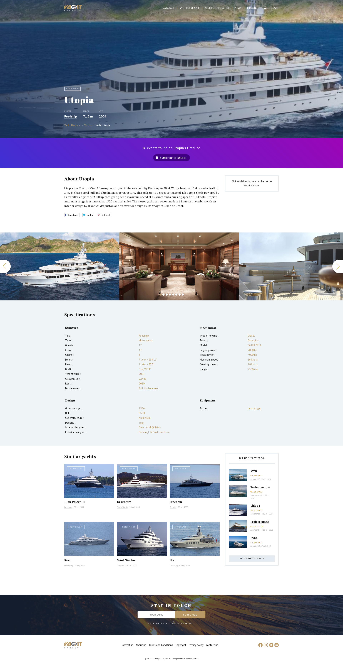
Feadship (70, 116)
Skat (173, 560)
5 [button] (173, 294)
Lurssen (120, 565)
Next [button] (337, 266)
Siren (67, 560)
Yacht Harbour (73, 8)
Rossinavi (68, 507)
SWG (253, 471)
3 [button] (167, 294)
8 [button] (183, 294)
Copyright (180, 645)
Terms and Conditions (161, 645)
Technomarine (260, 487)
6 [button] (176, 294)
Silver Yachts (122, 507)
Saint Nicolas (126, 560)
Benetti (173, 507)
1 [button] (160, 294)
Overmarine (255, 495)
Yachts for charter (217, 7)
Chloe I (255, 505)
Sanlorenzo (255, 514)
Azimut (253, 479)
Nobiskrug (68, 565)
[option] (59, 266)
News (238, 7)
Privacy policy (196, 645)
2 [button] (163, 294)
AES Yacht (254, 530)
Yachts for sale (190, 7)
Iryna (253, 538)
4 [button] (170, 294)
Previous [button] (5, 266)
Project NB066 (259, 521)
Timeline (252, 7)
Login (275, 7)
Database (169, 7)
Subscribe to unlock (173, 158)
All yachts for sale (252, 558)
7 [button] (179, 294)
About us (141, 645)
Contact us (212, 645)
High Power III (74, 502)
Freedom (176, 502)
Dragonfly (124, 502)
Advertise (127, 645)
